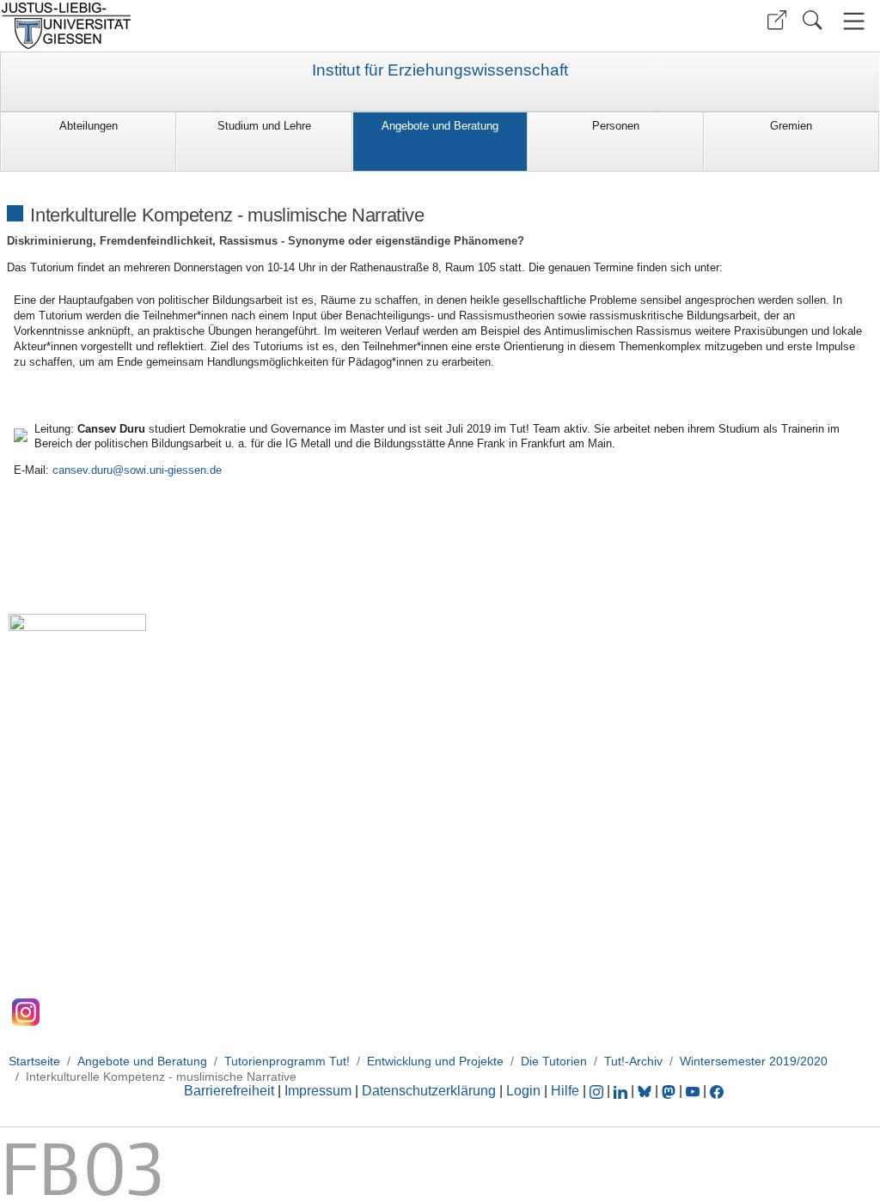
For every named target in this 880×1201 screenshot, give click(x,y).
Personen (615, 125)
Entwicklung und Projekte (435, 1061)
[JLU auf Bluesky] (646, 1090)
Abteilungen (88, 125)
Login (525, 1090)
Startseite (34, 1061)
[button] (776, 20)
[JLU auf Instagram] (598, 1090)
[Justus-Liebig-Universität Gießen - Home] (218, 26)
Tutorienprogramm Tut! (287, 1061)
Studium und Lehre (264, 125)
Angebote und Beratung (440, 125)
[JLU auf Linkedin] (622, 1090)
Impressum (317, 1090)
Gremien (791, 125)
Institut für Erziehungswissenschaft (440, 70)
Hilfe (565, 1090)
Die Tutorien (554, 1061)
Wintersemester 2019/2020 (754, 1061)
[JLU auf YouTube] (693, 1090)
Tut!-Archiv (633, 1061)
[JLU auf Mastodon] (670, 1090)
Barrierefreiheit (229, 1090)
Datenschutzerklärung (429, 1090)
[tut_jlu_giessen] (26, 1011)
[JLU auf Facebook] (717, 1090)
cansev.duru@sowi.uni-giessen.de (137, 470)
